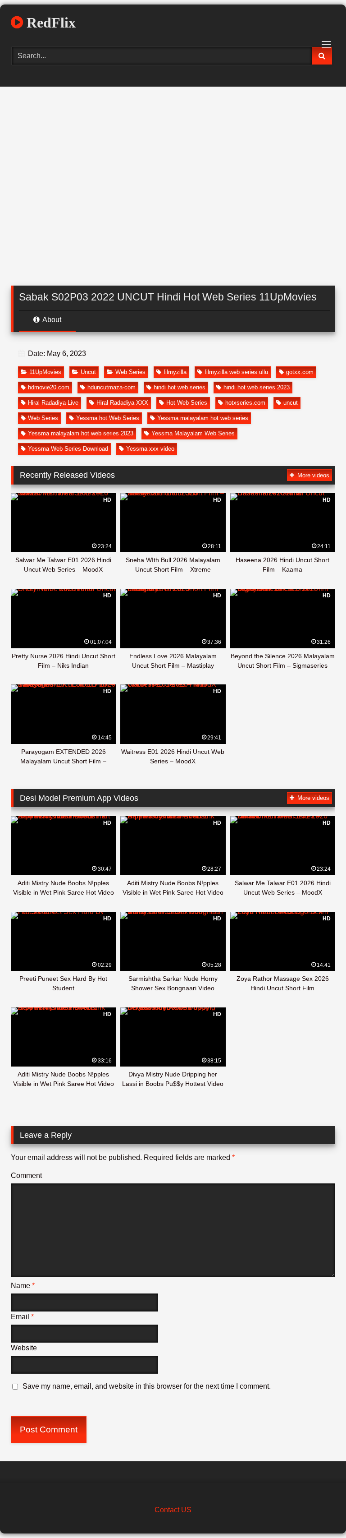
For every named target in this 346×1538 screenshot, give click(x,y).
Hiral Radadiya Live (53, 402)
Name (23, 1285)
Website (24, 1348)
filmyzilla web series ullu (236, 372)
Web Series (130, 372)
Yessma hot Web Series (107, 418)
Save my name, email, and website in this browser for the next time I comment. (147, 1386)
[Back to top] (318, 1511)
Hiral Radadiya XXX (122, 402)
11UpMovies (45, 372)
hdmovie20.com (48, 387)
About (51, 319)
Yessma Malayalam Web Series (193, 433)
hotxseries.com (245, 402)
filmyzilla (175, 372)
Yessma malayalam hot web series (202, 418)
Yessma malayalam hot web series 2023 (80, 433)
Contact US (173, 1510)
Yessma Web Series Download (68, 448)
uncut (290, 402)
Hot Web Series (186, 402)
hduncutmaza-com (111, 387)
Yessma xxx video (150, 448)
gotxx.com (300, 372)
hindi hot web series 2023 (256, 387)
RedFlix (49, 22)
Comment (26, 1175)
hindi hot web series (179, 387)
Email (22, 1317)
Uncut (88, 372)
